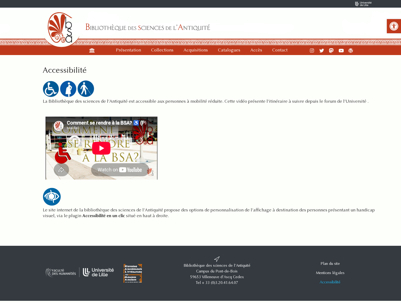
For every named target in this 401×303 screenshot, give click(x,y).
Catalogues (229, 50)
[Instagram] (312, 50)
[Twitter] (322, 50)
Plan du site (330, 264)
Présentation (128, 50)
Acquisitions (196, 50)
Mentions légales (330, 273)
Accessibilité (330, 282)
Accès (256, 50)
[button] (394, 26)
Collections (162, 50)
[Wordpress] (350, 50)
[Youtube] (341, 50)
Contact (280, 50)
